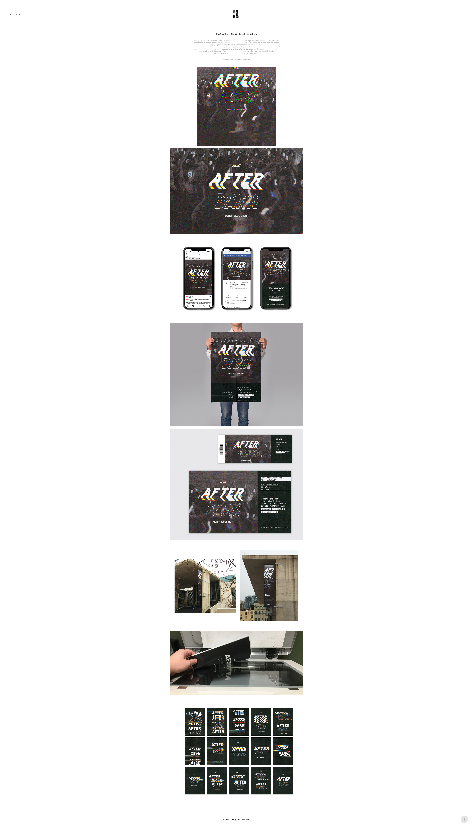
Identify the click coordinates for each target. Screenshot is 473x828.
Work (11, 14)
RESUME (18, 14)
